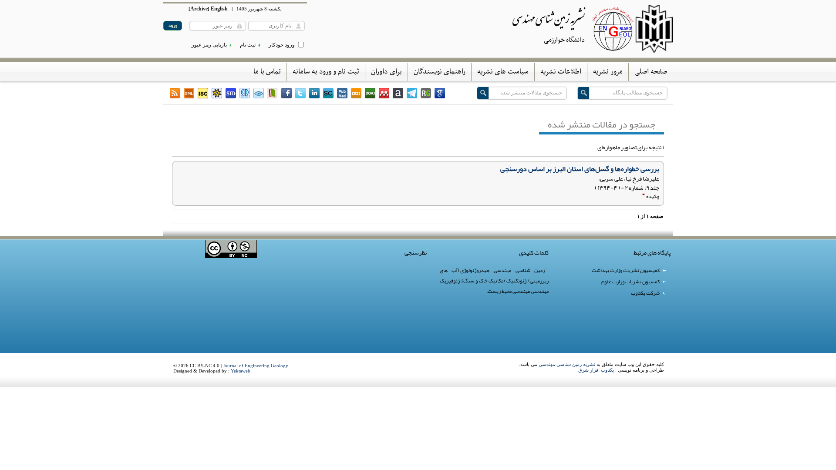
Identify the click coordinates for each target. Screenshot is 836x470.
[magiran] (272, 93)
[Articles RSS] (175, 93)
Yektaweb (240, 370)
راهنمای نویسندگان (439, 72)
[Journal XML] (189, 93)
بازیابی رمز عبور (209, 45)
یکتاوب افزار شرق (596, 370)
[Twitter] (300, 93)
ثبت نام (248, 45)
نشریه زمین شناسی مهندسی (567, 364)
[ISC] (203, 93)
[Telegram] (412, 93)
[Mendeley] (384, 93)
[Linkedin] (314, 93)
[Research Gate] (426, 93)
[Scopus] (328, 93)
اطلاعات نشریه (560, 72)
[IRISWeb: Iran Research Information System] (258, 93)
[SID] (231, 93)
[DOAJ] (370, 93)
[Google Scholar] (440, 93)
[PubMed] (342, 93)
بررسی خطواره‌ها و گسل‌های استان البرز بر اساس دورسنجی (579, 169)
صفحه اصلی (650, 72)
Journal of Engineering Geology (255, 365)
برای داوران (386, 72)
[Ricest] (217, 93)
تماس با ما (267, 72)
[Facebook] (286, 93)
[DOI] (356, 93)
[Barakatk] (244, 93)
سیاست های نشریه (503, 72)
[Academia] (398, 93)
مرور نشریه (608, 72)
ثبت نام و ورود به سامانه (326, 72)
